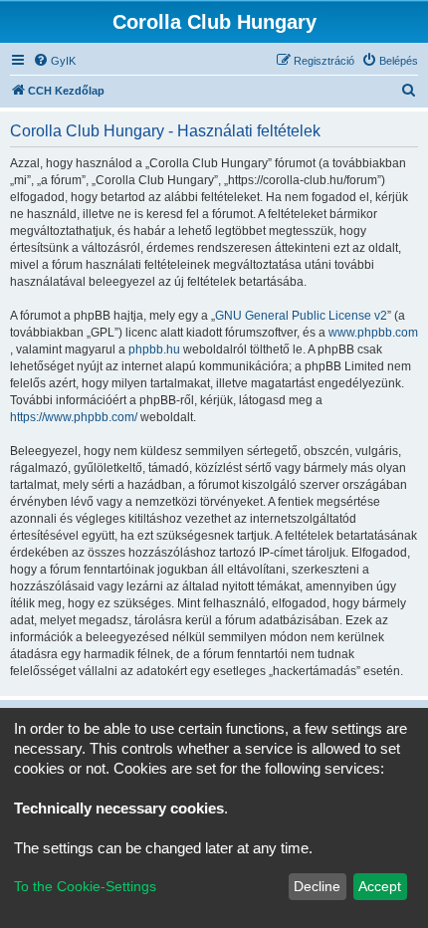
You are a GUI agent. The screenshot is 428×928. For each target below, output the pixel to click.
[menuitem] (54, 61)
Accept (379, 886)
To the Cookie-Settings (85, 886)
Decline (317, 886)
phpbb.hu (154, 349)
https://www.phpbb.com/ (73, 417)
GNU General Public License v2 (301, 316)
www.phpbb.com (373, 333)
